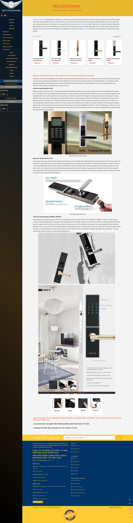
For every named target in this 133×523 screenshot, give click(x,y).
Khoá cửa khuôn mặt (8, 37)
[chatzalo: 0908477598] (4, 109)
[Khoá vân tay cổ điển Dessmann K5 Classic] (78, 48)
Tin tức (12, 73)
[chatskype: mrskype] (7, 94)
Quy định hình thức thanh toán (78, 492)
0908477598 (4, 105)
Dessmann (81, 24)
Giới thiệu (11, 22)
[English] (5, 15)
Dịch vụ (12, 25)
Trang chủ (11, 19)
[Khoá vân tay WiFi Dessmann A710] (59, 48)
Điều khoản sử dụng (11, 67)
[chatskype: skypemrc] (7, 109)
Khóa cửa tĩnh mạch (7, 46)
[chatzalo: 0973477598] (4, 94)
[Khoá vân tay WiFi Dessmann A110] (41, 48)
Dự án (11, 52)
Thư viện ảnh (11, 55)
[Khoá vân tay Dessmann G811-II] (96, 48)
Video (11, 70)
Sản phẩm (11, 28)
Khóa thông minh (7, 34)
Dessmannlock (6, 49)
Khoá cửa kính (6, 43)
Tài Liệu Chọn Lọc (11, 61)
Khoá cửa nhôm (6, 40)
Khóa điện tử (6, 31)
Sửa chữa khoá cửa (76, 448)
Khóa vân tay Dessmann (39, 19)
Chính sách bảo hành (76, 480)
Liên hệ (12, 76)
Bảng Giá (11, 64)
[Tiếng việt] (2, 15)
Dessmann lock (86, 28)
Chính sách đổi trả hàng (77, 486)
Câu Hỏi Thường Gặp (11, 58)
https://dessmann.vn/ (42, 480)
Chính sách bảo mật (76, 483)
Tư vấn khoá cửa (75, 451)
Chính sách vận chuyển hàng (78, 489)
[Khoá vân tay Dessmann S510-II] (114, 48)
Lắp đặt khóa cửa (75, 445)
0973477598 (4, 90)
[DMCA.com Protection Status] (38, 502)
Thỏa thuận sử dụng (76, 495)
